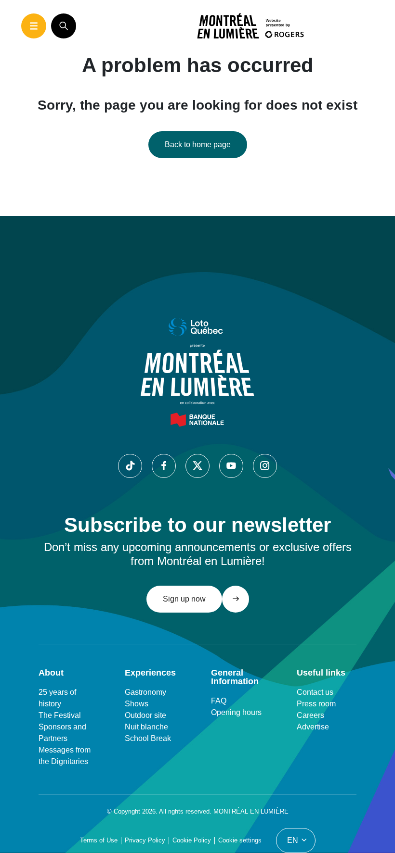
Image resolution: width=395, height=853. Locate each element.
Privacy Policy (145, 840)
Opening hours (236, 712)
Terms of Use (99, 840)
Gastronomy (145, 692)
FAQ (218, 701)
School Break (148, 738)
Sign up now (184, 599)
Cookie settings (240, 840)
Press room (316, 704)
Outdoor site (145, 715)
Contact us (315, 692)
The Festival (60, 715)
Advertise (313, 727)
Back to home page (198, 144)
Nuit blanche (146, 727)
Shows (136, 704)
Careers (310, 715)
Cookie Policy (191, 840)
